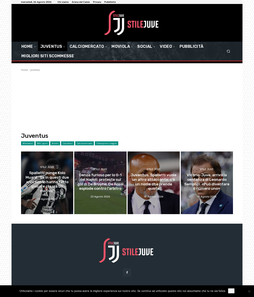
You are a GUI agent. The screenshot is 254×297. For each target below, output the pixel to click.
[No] (249, 291)
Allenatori (28, 143)
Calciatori (68, 143)
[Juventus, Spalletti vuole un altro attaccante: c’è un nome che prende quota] (154, 182)
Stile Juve (47, 167)
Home (24, 70)
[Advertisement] (127, 101)
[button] (228, 51)
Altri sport (42, 143)
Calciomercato (84, 143)
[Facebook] (127, 272)
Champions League (106, 143)
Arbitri (55, 143)
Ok (231, 290)
